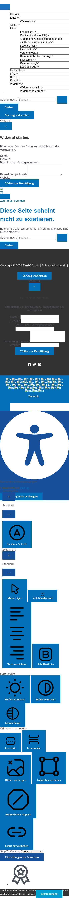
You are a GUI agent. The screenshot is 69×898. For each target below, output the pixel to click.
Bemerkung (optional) (13, 174)
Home (13, 14)
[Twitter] (34, 365)
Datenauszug (28, 63)
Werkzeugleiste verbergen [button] (21, 496)
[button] (5, 407)
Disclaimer (26, 59)
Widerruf (15, 84)
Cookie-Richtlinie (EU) (33, 35)
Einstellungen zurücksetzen (22, 857)
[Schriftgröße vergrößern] (8, 497)
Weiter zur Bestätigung (19, 183)
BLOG (13, 77)
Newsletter (16, 70)
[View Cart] (1, 192)
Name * (4, 155)
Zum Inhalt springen (12, 200)
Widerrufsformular (30, 87)
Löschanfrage (28, 66)
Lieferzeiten (27, 49)
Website (5, 177)
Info (12, 28)
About (13, 24)
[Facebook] (29, 365)
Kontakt (14, 80)
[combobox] (34, 389)
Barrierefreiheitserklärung (35, 56)
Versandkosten (29, 52)
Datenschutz (27, 45)
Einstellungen (49, 893)
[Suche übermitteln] (62, 100)
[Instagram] (39, 365)
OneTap (24, 488)
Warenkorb (26, 21)
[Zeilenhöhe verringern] (8, 572)
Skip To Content (10, 851)
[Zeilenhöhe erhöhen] (8, 555)
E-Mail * (5, 159)
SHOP (14, 17)
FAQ (12, 73)
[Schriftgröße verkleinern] (8, 514)
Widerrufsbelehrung (32, 91)
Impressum (26, 31)
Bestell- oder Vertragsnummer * (20, 162)
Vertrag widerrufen (17, 115)
